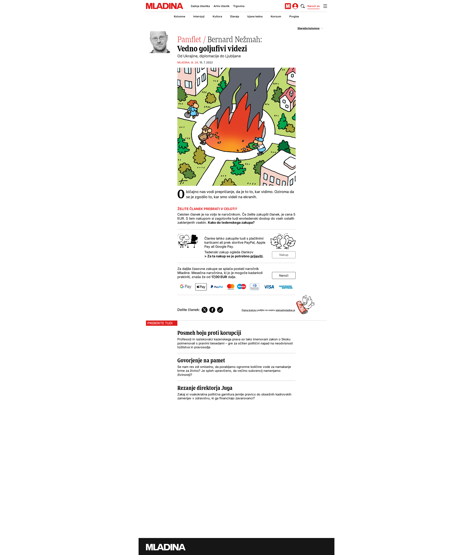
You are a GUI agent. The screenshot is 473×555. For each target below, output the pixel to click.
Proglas (294, 16)
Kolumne (179, 16)
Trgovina (238, 6)
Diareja (234, 16)
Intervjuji (199, 16)
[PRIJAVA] (295, 6)
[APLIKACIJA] (288, 6)
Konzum (276, 16)
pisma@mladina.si (285, 310)
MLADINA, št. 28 (187, 62)
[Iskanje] (303, 6)
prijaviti (256, 256)
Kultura (217, 16)
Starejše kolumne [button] (308, 28)
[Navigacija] (325, 6)
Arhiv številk (221, 6)
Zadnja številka (200, 6)
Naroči (283, 275)
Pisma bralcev (249, 310)
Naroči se (313, 6)
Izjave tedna (255, 16)
